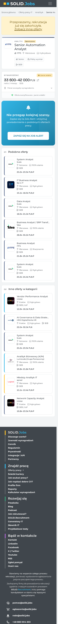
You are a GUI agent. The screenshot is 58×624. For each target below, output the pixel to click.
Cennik (12, 444)
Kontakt (12, 540)
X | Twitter (13, 551)
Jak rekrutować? (17, 514)
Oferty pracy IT (25, 12)
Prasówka (13, 502)
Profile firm (14, 485)
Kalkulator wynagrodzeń (21, 492)
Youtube (12, 554)
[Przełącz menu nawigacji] (50, 3)
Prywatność (14, 451)
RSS (10, 558)
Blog (10, 506)
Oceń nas (13, 566)
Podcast (12, 510)
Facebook (13, 547)
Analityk (39, 12)
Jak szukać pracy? (18, 477)
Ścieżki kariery (16, 474)
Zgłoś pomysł (15, 562)
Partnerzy (13, 459)
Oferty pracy (15, 470)
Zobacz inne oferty (28, 29)
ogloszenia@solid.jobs (24, 609)
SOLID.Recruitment (18, 517)
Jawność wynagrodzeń (20, 440)
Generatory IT (15, 521)
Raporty (12, 489)
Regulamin (14, 448)
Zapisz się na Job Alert (28, 135)
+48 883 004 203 (21, 622)
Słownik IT (13, 525)
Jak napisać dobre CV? (20, 481)
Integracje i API (16, 455)
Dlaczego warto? (17, 436)
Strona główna (8, 12)
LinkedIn (13, 543)
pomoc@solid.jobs (22, 602)
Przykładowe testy (18, 529)
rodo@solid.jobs (21, 615)
